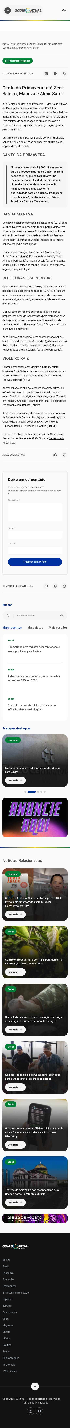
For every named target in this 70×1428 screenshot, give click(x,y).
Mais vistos (35, 627)
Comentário (14, 500)
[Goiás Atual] (28, 10)
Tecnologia (8, 1364)
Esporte (7, 1305)
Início (5, 44)
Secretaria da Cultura (18, 417)
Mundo (6, 1331)
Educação (13, 874)
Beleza (6, 1259)
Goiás (11, 931)
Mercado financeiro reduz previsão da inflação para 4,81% (33, 770)
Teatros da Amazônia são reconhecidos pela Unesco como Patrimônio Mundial (32, 1192)
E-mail (11, 544)
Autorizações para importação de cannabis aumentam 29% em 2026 (34, 678)
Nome (11, 528)
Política (6, 1345)
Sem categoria (10, 1358)
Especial (7, 1299)
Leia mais (13, 780)
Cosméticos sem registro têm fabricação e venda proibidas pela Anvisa (34, 649)
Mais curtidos (58, 627)
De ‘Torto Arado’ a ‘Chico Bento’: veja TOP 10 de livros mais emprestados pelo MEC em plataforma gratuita (33, 902)
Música (6, 1338)
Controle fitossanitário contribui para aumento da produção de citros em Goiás (33, 961)
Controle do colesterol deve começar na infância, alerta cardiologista (32, 707)
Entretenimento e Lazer (22, 44)
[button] (25, 792)
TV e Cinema (9, 1371)
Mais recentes (12, 627)
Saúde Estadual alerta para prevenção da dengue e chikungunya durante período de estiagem (34, 1019)
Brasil (11, 640)
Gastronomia (9, 1312)
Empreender (9, 1286)
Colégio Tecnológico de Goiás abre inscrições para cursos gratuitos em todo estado (32, 1076)
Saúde (11, 669)
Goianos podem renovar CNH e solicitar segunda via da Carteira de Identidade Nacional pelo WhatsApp (34, 1132)
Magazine (7, 1325)
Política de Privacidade (35, 1402)
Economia (13, 740)
